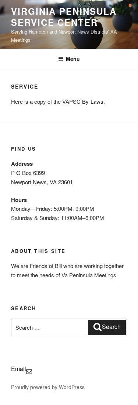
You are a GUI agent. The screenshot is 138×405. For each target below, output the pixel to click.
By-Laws (92, 101)
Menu (73, 58)
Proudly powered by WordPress (48, 387)
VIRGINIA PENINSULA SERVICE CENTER (64, 16)
